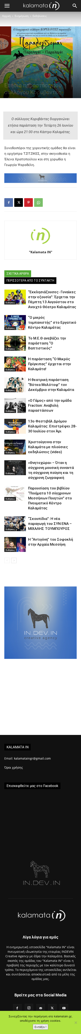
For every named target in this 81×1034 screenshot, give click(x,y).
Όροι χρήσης (13, 767)
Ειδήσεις (10, 302)
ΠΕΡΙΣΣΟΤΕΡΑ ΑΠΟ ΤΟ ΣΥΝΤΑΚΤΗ (30, 280)
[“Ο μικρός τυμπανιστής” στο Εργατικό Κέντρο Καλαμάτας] (15, 322)
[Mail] (40, 1008)
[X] (18, 202)
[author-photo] (40, 246)
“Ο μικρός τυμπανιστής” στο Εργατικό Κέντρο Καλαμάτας (52, 322)
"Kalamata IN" (40, 252)
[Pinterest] (28, 202)
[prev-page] (7, 560)
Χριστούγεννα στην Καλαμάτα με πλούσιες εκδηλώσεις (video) (48, 447)
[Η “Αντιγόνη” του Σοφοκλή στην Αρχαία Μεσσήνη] (15, 544)
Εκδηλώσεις (40, 16)
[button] (7, 6)
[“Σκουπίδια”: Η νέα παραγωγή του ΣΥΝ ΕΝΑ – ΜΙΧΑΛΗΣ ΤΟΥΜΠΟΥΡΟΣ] (15, 523)
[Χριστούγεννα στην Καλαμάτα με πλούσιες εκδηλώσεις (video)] (15, 447)
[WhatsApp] (38, 202)
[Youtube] (64, 1008)
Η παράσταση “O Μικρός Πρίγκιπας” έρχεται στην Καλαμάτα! (49, 364)
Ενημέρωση (22, 16)
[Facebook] (8, 202)
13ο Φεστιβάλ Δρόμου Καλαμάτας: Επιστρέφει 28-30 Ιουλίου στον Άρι (52, 426)
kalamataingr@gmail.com (32, 758)
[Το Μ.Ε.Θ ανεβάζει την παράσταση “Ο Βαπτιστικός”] (15, 343)
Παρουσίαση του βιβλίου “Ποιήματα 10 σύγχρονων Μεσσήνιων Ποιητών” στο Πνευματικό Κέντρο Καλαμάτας (50, 498)
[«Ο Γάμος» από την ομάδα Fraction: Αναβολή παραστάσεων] (15, 405)
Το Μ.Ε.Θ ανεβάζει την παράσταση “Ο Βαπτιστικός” (47, 343)
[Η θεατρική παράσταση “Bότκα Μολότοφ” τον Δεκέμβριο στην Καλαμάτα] (15, 384)
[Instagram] (29, 1008)
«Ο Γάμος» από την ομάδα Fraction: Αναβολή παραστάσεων (49, 405)
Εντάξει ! (40, 1027)
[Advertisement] (40, 700)
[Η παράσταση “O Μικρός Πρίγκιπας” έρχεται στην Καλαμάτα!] (15, 364)
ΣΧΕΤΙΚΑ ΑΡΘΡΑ (17, 273)
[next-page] (14, 560)
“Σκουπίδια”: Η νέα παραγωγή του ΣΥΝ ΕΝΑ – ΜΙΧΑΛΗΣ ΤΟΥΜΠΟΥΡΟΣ (50, 523)
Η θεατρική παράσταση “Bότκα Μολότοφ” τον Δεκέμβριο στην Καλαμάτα (51, 385)
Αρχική (6, 16)
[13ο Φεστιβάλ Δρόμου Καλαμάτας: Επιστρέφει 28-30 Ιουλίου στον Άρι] (15, 426)
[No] (75, 1022)
